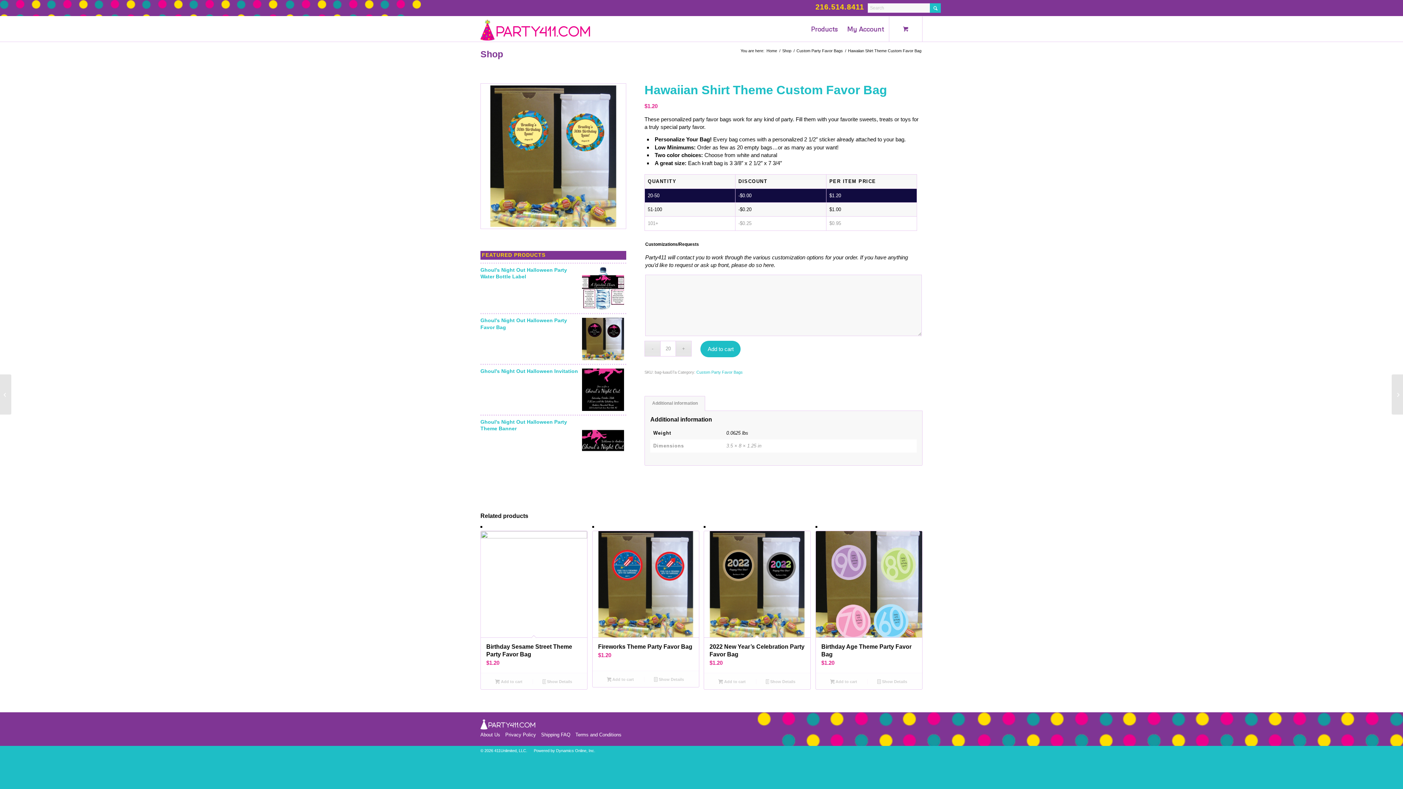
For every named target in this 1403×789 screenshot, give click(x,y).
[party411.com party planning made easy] (535, 29)
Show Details (559, 681)
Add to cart (721, 349)
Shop (491, 54)
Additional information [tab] (675, 403)
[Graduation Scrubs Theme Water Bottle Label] (5, 394)
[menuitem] (824, 29)
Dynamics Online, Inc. (575, 750)
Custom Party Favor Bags (719, 372)
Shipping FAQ (555, 734)
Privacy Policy (520, 734)
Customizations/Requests (672, 244)
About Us (490, 734)
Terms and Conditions (598, 734)
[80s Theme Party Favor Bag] (1397, 394)
